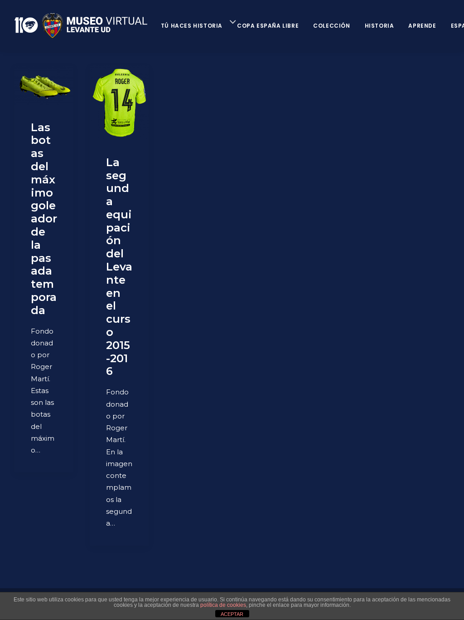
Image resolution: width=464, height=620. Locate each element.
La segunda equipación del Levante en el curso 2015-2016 (119, 267)
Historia (379, 26)
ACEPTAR (232, 614)
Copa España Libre (268, 26)
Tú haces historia (191, 26)
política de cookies (223, 605)
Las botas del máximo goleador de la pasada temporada (44, 219)
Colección (331, 26)
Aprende (422, 26)
